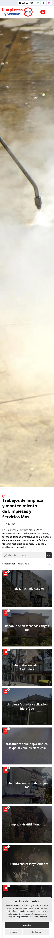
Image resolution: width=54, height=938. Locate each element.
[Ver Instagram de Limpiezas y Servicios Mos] (49, 3)
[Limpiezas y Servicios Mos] (17, 12)
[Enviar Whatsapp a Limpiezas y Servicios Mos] (37, 3)
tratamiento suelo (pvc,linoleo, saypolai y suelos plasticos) (27, 746)
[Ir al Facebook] (43, 3)
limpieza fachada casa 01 (27, 589)
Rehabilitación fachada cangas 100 (27, 785)
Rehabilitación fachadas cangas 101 (27, 628)
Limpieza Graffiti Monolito (27, 824)
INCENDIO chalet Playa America (27, 864)
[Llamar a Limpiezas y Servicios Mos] (42, 12)
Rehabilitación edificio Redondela (27, 667)
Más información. (40, 917)
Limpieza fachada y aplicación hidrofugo (27, 706)
